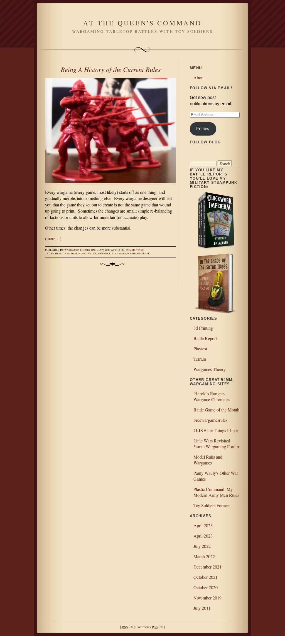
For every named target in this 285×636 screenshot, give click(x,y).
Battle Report (205, 338)
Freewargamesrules (210, 420)
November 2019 (207, 598)
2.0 (127, 626)
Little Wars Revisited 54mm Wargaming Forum (216, 443)
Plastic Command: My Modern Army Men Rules (216, 492)
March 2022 (204, 556)
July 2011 (202, 608)
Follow (203, 128)
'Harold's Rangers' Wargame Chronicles (211, 396)
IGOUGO (102, 253)
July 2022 (202, 546)
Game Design (72, 253)
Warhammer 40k (138, 253)
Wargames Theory (77, 250)
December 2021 (207, 567)
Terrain (199, 359)
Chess (57, 253)
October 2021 (205, 577)
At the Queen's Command (142, 22)
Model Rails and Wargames (207, 460)
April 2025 (203, 525)
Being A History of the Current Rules (111, 69)
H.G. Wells (89, 253)
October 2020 (205, 587)
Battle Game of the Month (216, 410)
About (199, 77)
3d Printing (203, 328)
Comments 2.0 (149, 626)
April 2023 (203, 536)
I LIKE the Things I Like (215, 430)
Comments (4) (135, 250)
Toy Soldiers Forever (211, 505)
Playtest (200, 348)
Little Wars (117, 253)
